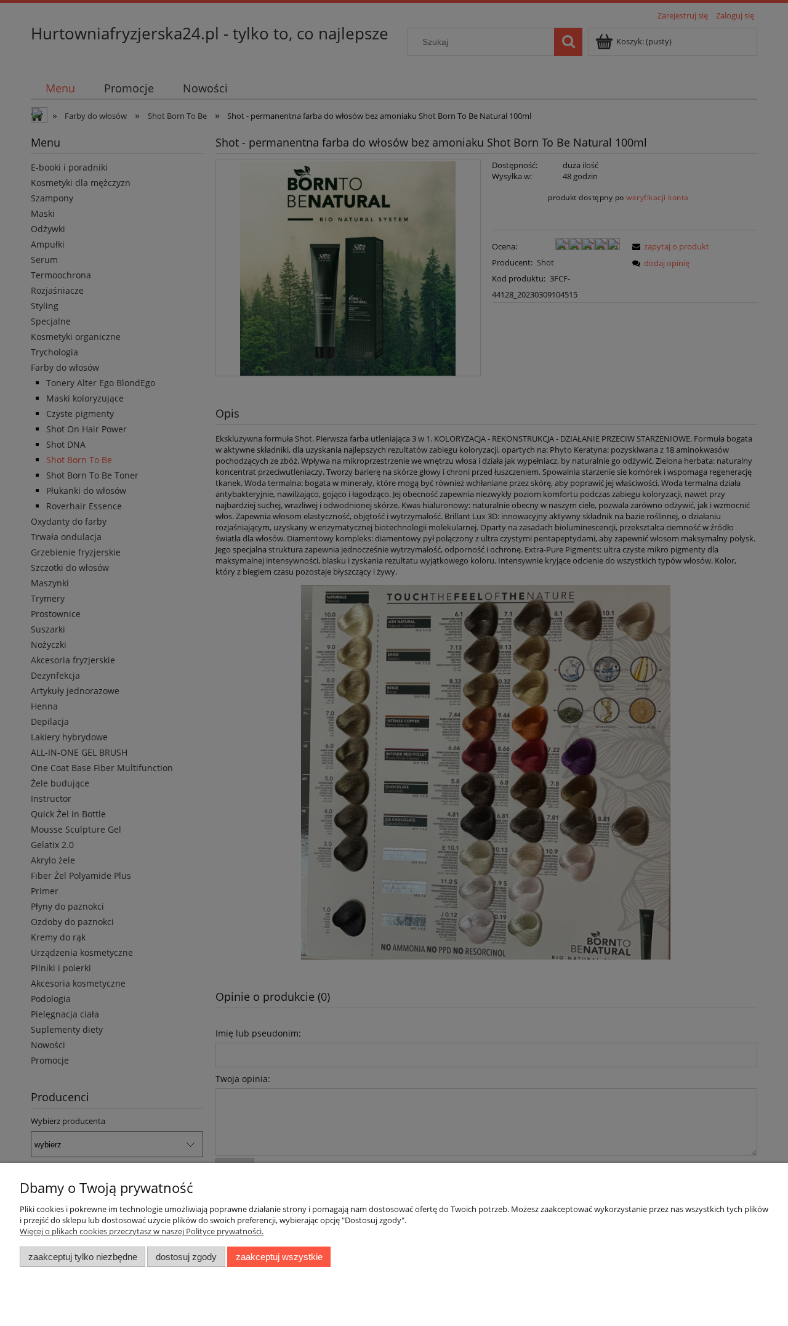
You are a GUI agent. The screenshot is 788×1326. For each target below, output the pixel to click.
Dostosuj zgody (186, 1256)
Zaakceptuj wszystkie (279, 1256)
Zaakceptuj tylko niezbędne (82, 1256)
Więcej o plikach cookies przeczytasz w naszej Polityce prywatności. (141, 1231)
